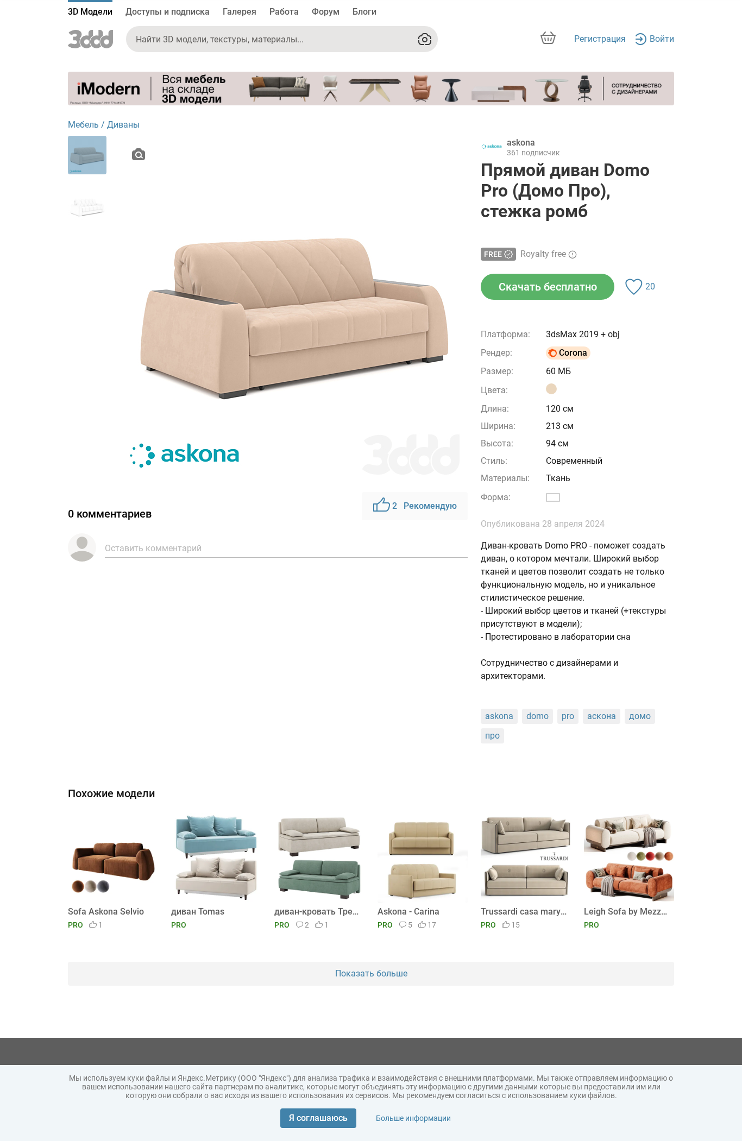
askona (499, 716)
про (492, 735)
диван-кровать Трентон (317, 911)
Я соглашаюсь (318, 1118)
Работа (284, 12)
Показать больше (371, 973)
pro (568, 716)
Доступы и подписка (167, 12)
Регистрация (600, 39)
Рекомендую (424, 506)
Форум (325, 12)
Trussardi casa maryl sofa (524, 911)
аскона (601, 716)
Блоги (364, 12)
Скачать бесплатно (548, 286)
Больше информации (413, 1118)
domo (537, 716)
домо (640, 716)
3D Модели (90, 12)
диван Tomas (197, 911)
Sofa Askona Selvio (106, 911)
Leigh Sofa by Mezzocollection (627, 911)
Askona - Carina (408, 911)
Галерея (239, 12)
